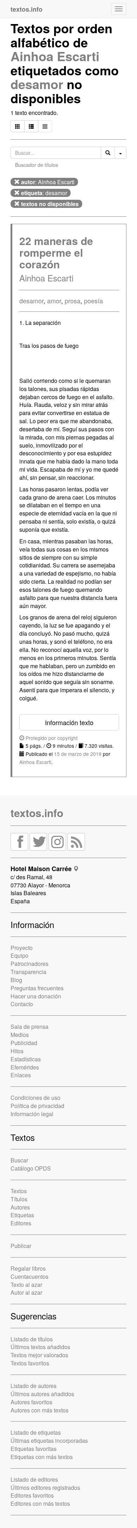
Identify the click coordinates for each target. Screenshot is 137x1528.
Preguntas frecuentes (37, 988)
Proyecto (22, 948)
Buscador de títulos (36, 164)
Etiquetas (22, 1215)
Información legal (32, 1114)
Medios (20, 1035)
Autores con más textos (39, 1410)
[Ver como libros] (18, 126)
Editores (21, 1223)
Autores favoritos (31, 1402)
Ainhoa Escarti (55, 56)
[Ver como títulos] (31, 126)
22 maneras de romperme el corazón (56, 252)
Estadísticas (26, 1059)
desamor (37, 84)
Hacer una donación (36, 996)
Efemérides (25, 1067)
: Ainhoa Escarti (47, 182)
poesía (93, 300)
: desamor (44, 193)
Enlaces (21, 1075)
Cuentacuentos (29, 1276)
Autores (20, 1207)
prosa (72, 300)
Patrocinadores (29, 964)
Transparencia (28, 972)
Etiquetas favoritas (34, 1449)
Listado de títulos (32, 1339)
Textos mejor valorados (39, 1355)
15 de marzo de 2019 (78, 753)
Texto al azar (26, 1285)
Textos (19, 1191)
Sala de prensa (29, 1026)
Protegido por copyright (51, 737)
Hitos (17, 1051)
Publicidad (24, 1043)
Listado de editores (34, 1479)
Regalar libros (28, 1268)
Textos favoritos (30, 1363)
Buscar (19, 1160)
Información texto (69, 722)
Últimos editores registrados (45, 1487)
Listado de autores (34, 1386)
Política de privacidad (37, 1106)
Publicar (21, 1246)
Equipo (19, 955)
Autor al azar (26, 1292)
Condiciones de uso (35, 1097)
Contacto (22, 1004)
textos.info (37, 812)
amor (54, 300)
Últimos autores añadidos (42, 1394)
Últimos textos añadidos (40, 1347)
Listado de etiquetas (36, 1432)
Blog (16, 980)
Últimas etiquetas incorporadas (49, 1440)
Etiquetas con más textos (42, 1457)
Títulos (19, 1199)
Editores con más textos (40, 1503)
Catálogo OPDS (31, 1168)
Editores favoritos (32, 1495)
